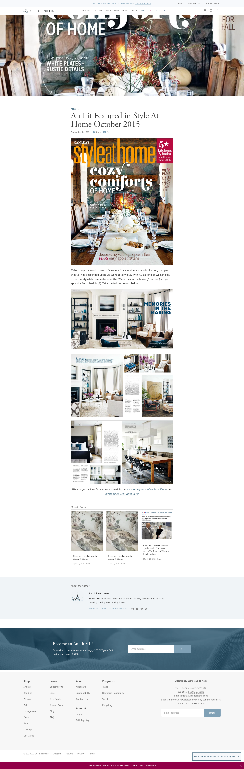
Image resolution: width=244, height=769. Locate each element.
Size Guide (55, 699)
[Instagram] (132, 608)
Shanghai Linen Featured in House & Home (85, 557)
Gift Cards (28, 735)
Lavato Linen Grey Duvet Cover (122, 493)
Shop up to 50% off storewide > (138, 765)
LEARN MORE (144, 3)
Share (98, 132)
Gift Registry (82, 720)
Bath (25, 705)
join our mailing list (225, 756)
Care (52, 693)
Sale (25, 723)
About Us (94, 608)
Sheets (27, 686)
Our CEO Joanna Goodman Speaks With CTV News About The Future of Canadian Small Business (156, 550)
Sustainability (83, 693)
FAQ (52, 717)
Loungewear (30, 711)
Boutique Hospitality (113, 693)
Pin (108, 132)
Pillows (27, 699)
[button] (211, 11)
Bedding (27, 693)
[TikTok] (146, 608)
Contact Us (82, 699)
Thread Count (57, 705)
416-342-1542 (199, 688)
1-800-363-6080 (196, 691)
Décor (26, 717)
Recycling (107, 705)
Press (74, 109)
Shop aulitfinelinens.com (115, 608)
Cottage (27, 729)
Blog (52, 711)
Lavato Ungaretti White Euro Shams (147, 489)
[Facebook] (137, 608)
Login (79, 714)
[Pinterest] (141, 608)
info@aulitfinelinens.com (194, 695)
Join (183, 648)
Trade (105, 686)
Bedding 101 (56, 686)
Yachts (105, 699)
